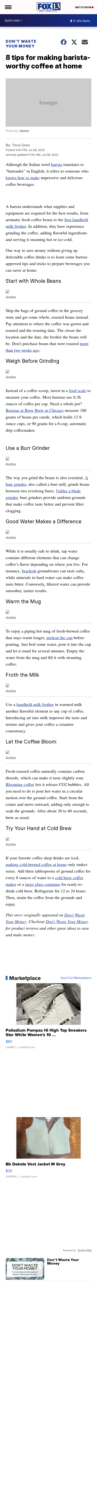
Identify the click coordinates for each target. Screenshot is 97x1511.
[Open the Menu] (8, 7)
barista (56, 164)
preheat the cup (59, 637)
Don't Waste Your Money (21, 43)
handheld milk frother (35, 704)
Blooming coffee (20, 784)
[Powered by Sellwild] (84, 1250)
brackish (29, 571)
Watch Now (83, 7)
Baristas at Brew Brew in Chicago (35, 410)
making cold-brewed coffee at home (36, 864)
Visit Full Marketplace (76, 978)
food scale (77, 390)
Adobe (24, 131)
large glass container (42, 884)
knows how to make (23, 177)
